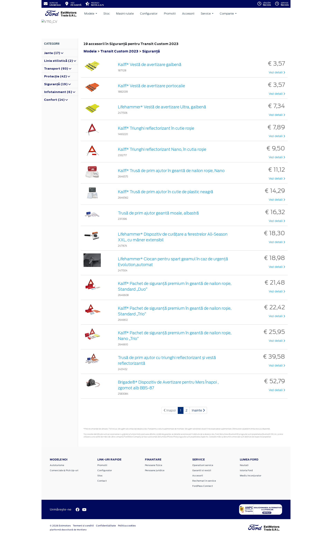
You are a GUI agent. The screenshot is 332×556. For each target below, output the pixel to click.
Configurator (149, 13)
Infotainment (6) (58, 92)
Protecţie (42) (56, 76)
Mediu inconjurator (250, 475)
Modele (89, 13)
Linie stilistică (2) (59, 61)
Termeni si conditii (83, 525)
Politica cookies (127, 525)
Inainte (197, 410)
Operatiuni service (202, 465)
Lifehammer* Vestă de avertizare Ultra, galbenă (162, 107)
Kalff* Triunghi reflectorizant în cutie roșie (156, 128)
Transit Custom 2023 (119, 51)
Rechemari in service (204, 480)
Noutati (244, 465)
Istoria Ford (246, 470)
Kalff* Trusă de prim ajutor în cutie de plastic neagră (165, 192)
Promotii (170, 13)
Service (206, 13)
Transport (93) (56, 68)
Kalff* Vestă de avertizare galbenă (149, 64)
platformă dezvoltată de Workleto (68, 529)
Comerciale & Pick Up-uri (64, 470)
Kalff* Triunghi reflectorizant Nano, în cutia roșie (162, 149)
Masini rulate (125, 13)
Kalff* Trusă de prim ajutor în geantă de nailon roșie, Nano (171, 170)
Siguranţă (151, 51)
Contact (102, 480)
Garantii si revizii (201, 470)
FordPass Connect (202, 486)
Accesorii (188, 13)
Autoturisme (57, 465)
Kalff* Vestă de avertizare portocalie (151, 86)
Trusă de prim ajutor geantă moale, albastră (158, 213)
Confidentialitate (106, 525)
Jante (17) (52, 53)
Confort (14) (54, 100)
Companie (227, 13)
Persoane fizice (153, 465)
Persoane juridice (154, 470)
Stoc (106, 13)
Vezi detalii (276, 72)
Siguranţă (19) (56, 84)
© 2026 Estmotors (60, 525)
